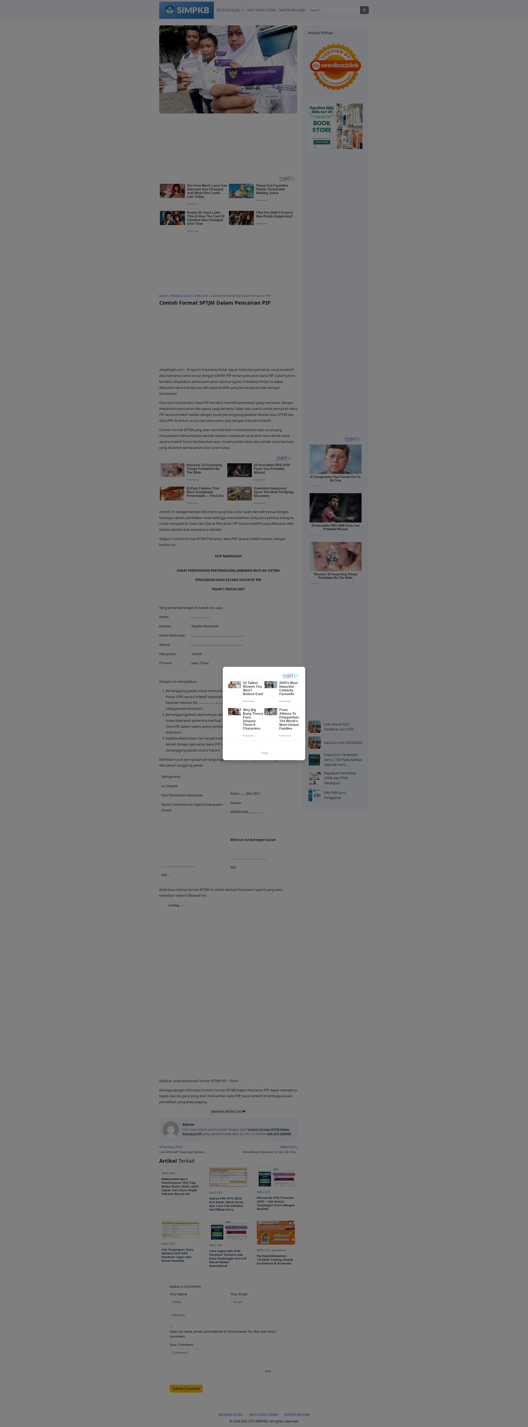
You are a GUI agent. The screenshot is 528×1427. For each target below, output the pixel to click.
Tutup (264, 753)
